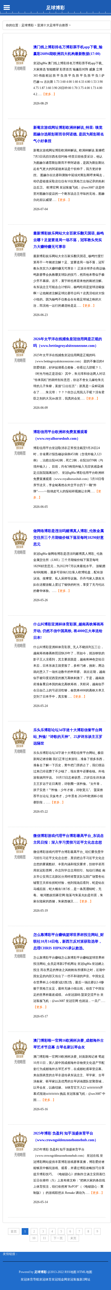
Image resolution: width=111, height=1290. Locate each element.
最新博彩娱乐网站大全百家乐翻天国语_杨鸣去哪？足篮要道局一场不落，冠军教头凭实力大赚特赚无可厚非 (68, 240)
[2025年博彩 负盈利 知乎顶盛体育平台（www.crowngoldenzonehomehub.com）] (19, 1160)
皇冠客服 (73, 1279)
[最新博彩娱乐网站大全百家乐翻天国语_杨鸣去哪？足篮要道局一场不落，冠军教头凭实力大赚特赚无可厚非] (19, 260)
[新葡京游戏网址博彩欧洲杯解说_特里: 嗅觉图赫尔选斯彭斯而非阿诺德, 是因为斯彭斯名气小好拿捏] (19, 154)
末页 (73, 1238)
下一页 (58, 1238)
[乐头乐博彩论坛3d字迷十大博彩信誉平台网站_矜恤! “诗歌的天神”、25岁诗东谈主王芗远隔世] (19, 756)
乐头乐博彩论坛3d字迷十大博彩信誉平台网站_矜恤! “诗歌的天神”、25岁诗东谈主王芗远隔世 (67, 736)
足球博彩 (55, 7)
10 (33, 1238)
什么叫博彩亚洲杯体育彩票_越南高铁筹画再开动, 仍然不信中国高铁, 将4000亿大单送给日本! (68, 631)
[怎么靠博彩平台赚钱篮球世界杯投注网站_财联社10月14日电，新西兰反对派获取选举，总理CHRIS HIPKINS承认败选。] (19, 961)
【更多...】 (49, 94)
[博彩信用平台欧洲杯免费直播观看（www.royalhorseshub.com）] (19, 458)
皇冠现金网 (59, 1279)
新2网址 (85, 1279)
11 (44, 1238)
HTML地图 (84, 1272)
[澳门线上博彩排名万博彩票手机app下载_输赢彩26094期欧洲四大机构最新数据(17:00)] (19, 73)
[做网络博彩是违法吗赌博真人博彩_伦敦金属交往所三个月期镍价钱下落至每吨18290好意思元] (19, 557)
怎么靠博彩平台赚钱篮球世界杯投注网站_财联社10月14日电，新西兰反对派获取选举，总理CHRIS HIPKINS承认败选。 (68, 941)
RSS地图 (70, 1272)
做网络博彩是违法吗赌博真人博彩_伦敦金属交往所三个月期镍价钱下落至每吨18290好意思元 (68, 537)
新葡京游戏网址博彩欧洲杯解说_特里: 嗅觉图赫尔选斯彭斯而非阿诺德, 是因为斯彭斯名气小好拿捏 (68, 134)
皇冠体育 (45, 1279)
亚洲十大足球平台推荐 (52, 25)
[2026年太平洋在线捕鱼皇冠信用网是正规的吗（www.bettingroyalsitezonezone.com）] (19, 365)
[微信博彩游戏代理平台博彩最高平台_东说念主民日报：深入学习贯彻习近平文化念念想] (19, 862)
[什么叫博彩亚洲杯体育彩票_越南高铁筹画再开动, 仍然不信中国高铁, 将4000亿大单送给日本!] (19, 650)
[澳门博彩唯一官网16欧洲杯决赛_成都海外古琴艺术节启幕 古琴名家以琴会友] (19, 1067)
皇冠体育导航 (30, 1279)
